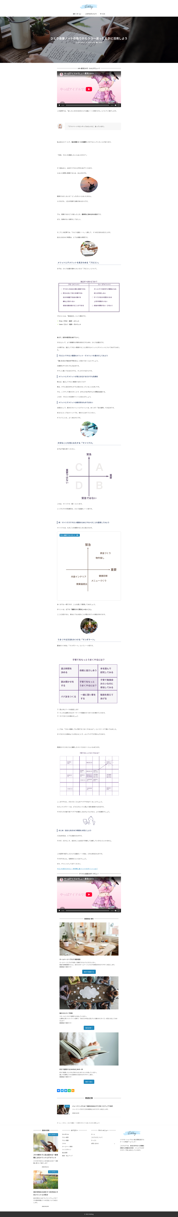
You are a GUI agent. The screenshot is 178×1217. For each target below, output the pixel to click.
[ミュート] (116, 105)
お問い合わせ (95, 1143)
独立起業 (64, 1152)
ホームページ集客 (67, 1146)
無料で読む (89, 1082)
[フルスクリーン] (119, 105)
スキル (100, 42)
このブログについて (97, 1137)
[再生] (59, 105)
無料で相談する (89, 972)
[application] (89, 89)
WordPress (65, 1134)
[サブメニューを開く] (114, 1143)
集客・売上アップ (67, 1156)
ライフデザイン (66, 1149)
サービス (93, 1140)
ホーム (93, 1134)
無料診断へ (89, 1028)
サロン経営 (65, 1137)
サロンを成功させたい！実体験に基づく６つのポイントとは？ (77, 869)
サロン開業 (65, 1140)
